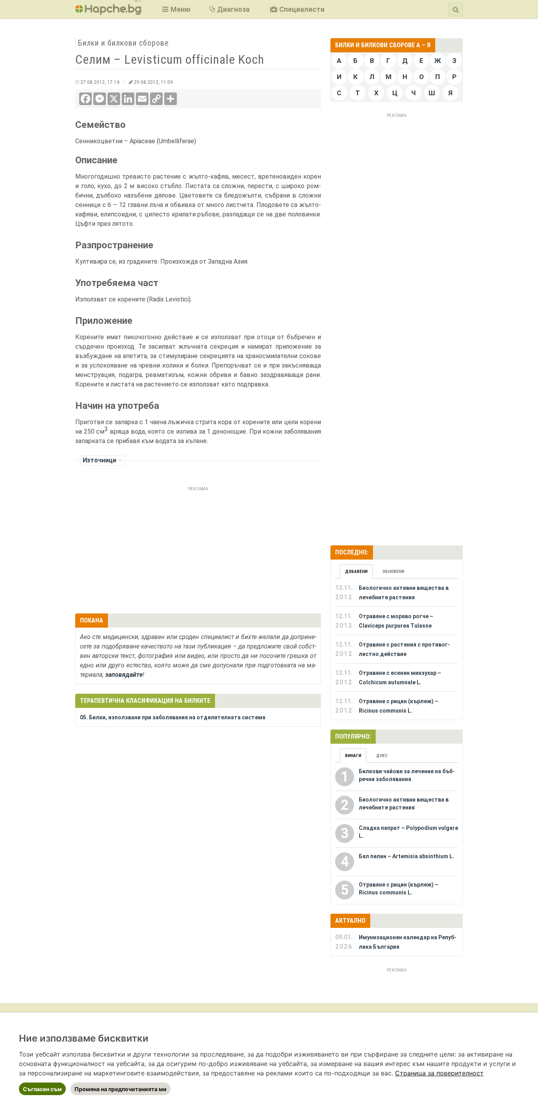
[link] (439, 1073)
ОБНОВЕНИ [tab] (393, 571)
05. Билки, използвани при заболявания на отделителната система (172, 717)
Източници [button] (99, 460)
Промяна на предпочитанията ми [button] (120, 1089)
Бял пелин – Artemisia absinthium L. (406, 856)
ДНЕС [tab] (382, 755)
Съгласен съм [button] (42, 1089)
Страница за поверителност (439, 1073)
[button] (175, 9)
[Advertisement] (198, 549)
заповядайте (124, 674)
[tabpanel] (396, 649)
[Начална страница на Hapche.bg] (108, 12)
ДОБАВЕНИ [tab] (356, 571)
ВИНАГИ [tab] (353, 755)
